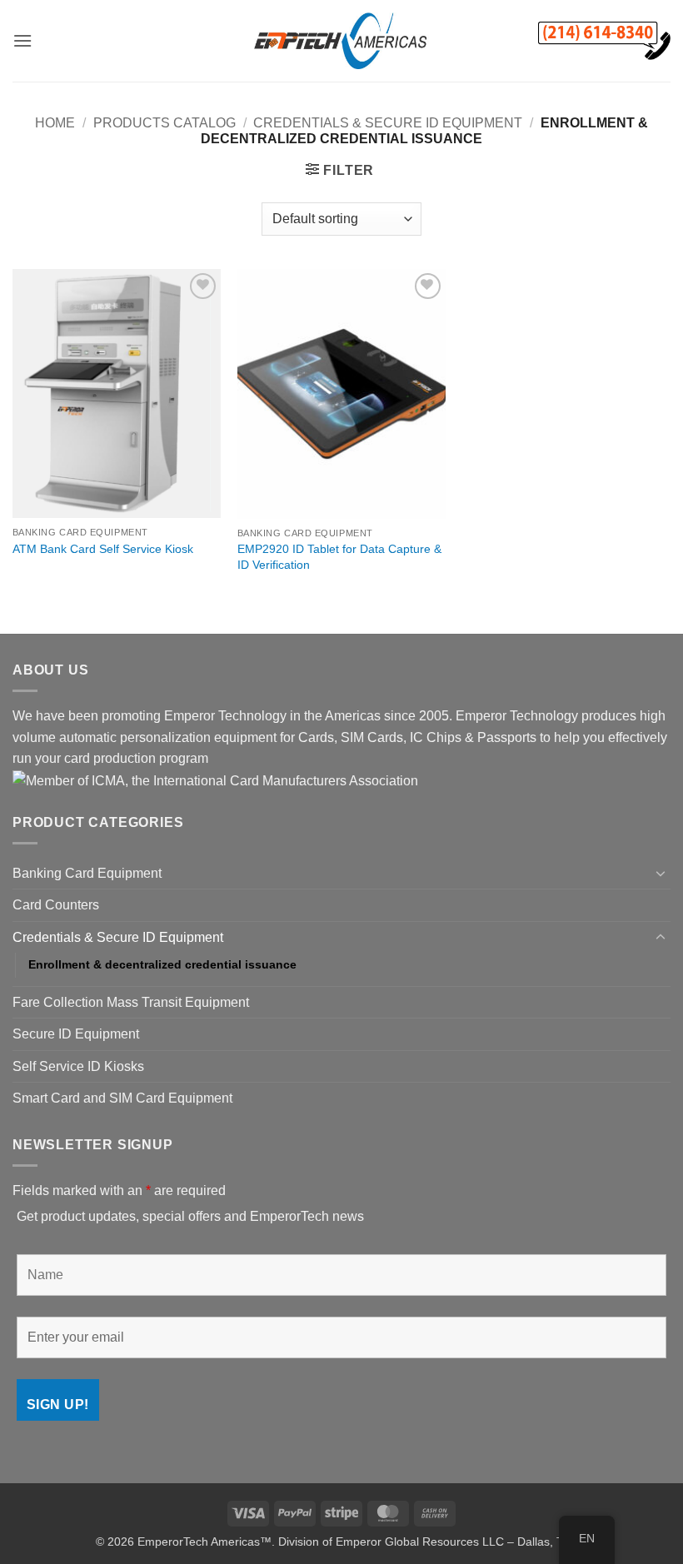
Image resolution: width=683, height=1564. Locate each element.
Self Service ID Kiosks (78, 1066)
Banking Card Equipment (87, 873)
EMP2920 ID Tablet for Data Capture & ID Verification (339, 556)
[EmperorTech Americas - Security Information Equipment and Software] (341, 40)
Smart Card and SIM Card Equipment (122, 1098)
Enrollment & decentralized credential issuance (162, 964)
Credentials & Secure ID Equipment (387, 123)
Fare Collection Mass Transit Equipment (130, 1002)
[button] (22, 40)
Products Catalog (164, 123)
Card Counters (55, 905)
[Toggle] (661, 873)
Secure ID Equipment (75, 1034)
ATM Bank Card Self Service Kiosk (102, 548)
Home (55, 123)
